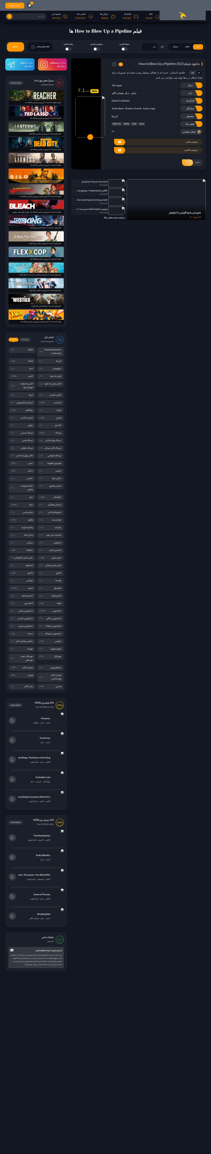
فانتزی (41, 840)
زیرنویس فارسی (96, 44)
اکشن (47, 762)
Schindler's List (43, 778)
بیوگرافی (46, 781)
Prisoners (45, 719)
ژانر (162, 46)
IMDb (94, 91)
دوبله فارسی (124, 44)
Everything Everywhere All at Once (33, 797)
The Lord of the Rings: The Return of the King (28, 758)
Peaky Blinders (43, 856)
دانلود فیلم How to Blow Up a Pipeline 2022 (169, 64)
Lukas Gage (149, 108)
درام (127, 93)
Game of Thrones (41, 895)
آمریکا (115, 116)
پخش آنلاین (68, 44)
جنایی (133, 93)
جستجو (15, 46)
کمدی (41, 801)
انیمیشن (40, 879)
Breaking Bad (43, 914)
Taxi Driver (45, 738)
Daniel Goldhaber (121, 100)
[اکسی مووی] (183, 15)
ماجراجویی (34, 762)
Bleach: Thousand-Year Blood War (33, 875)
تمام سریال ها (16, 83)
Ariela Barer (118, 108)
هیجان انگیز (117, 93)
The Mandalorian (41, 836)
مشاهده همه (15, 705)
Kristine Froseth (133, 108)
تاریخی (38, 781)
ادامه (192, 162)
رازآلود (36, 723)
